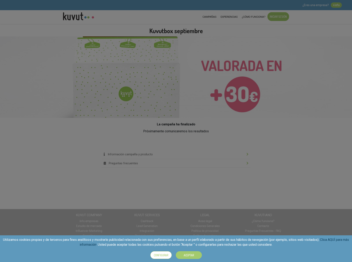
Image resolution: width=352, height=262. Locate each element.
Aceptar (189, 255)
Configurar (161, 255)
